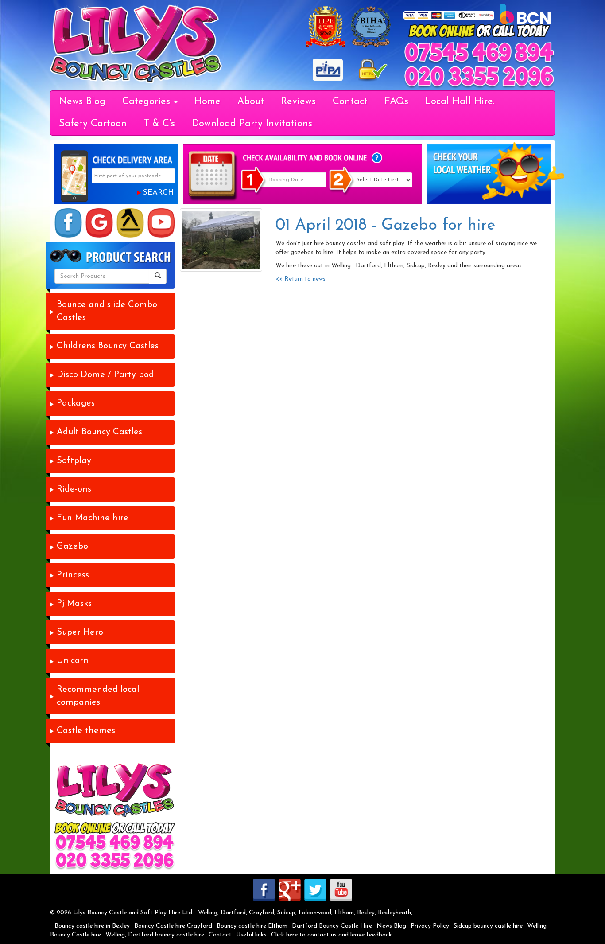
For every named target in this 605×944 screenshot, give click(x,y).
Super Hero (80, 632)
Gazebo (72, 546)
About (250, 102)
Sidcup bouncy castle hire (488, 926)
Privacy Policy (430, 926)
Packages (76, 403)
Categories (147, 102)
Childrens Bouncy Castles (108, 346)
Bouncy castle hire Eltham (252, 926)
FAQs (396, 102)
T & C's (159, 124)
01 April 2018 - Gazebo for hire (385, 226)
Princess (73, 575)
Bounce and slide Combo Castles (107, 311)
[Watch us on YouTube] (161, 223)
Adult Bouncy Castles (99, 432)
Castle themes (86, 730)
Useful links (251, 935)
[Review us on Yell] (130, 223)
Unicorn (73, 660)
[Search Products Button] (158, 276)
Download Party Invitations (252, 124)
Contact (350, 102)
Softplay (74, 460)
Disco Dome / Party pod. (106, 375)
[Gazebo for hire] (221, 240)
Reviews (298, 102)
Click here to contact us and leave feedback (331, 935)
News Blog (82, 102)
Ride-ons (74, 489)
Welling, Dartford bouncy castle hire (154, 935)
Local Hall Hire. (460, 102)
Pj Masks (74, 603)
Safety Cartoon (93, 124)
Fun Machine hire (92, 518)
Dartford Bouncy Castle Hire (332, 926)
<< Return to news (300, 279)
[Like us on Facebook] (68, 223)
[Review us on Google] (99, 223)
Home (207, 102)
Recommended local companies (98, 696)
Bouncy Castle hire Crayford (173, 926)
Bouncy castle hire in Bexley (92, 926)
